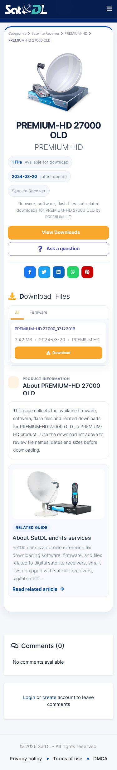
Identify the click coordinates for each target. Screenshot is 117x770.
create (49, 697)
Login (29, 697)
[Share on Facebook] (30, 272)
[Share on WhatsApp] (73, 272)
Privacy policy (26, 759)
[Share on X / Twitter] (44, 272)
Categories (17, 33)
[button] (109, 9)
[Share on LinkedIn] (59, 272)
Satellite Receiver (45, 33)
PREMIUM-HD (76, 33)
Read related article (34, 589)
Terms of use (67, 759)
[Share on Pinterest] (87, 272)
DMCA (100, 759)
